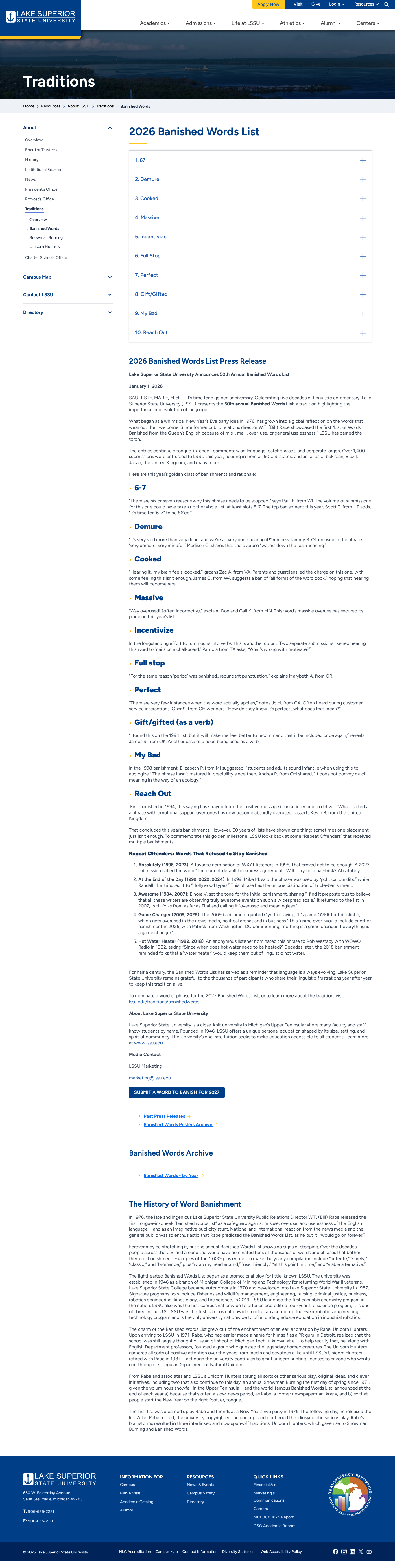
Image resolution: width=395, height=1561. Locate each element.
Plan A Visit (130, 1493)
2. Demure (147, 179)
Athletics (290, 23)
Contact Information (199, 1551)
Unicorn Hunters (44, 246)
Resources (364, 4)
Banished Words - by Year (171, 1175)
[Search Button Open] (386, 4)
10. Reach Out (151, 332)
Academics (153, 23)
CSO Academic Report (274, 1525)
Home (28, 106)
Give (315, 4)
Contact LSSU (38, 294)
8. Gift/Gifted (151, 294)
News (30, 179)
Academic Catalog (136, 1501)
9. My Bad (146, 313)
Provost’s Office (39, 199)
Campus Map (37, 277)
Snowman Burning (46, 237)
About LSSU (78, 106)
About (29, 127)
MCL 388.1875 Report (274, 1517)
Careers (261, 1508)
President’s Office (41, 189)
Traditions (105, 106)
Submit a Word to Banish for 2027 (176, 1092)
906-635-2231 (38, 1511)
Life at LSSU (246, 23)
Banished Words (44, 228)
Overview (34, 140)
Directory (33, 312)
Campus (127, 1484)
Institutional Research (45, 169)
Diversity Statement (239, 1551)
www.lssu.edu (148, 1043)
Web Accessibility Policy (281, 1551)
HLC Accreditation (135, 1551)
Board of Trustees (41, 149)
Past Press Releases (164, 1116)
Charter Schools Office (46, 257)
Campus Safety (201, 1493)
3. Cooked (146, 198)
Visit (298, 4)
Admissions (199, 23)
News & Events (200, 1484)
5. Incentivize (151, 236)
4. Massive (147, 217)
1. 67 (140, 160)
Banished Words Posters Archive (178, 1124)
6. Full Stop (148, 255)
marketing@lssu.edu (150, 1078)
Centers (366, 23)
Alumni (329, 23)
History (31, 159)
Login (334, 4)
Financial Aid (265, 1484)
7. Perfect (146, 275)
